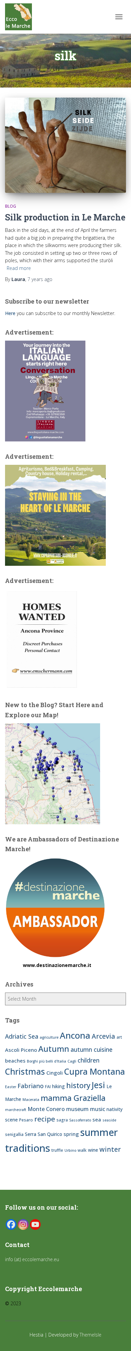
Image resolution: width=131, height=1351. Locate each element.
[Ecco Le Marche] (21, 16)
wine (93, 1150)
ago (40, 279)
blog (10, 206)
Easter (10, 1086)
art (119, 1037)
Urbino (70, 1150)
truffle (57, 1150)
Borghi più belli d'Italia (46, 1061)
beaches (15, 1060)
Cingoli (54, 1072)
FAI (48, 1086)
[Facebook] (11, 1224)
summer (99, 1132)
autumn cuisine (92, 1049)
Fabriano (30, 1085)
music (97, 1109)
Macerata (31, 1099)
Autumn (53, 1048)
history (78, 1085)
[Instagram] (23, 1224)
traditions (27, 1148)
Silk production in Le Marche (65, 217)
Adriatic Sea (21, 1036)
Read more (19, 268)
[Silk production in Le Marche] (65, 145)
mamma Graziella (73, 1098)
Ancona (75, 1035)
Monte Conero (46, 1109)
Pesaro (26, 1120)
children (88, 1060)
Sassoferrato (80, 1120)
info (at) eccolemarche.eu (32, 1259)
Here (10, 313)
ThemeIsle (90, 1334)
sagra (62, 1120)
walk (82, 1150)
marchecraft (15, 1109)
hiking (58, 1086)
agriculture (49, 1037)
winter (110, 1149)
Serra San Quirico (43, 1134)
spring (71, 1134)
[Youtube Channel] (35, 1224)
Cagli (72, 1061)
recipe (44, 1118)
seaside (109, 1120)
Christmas (25, 1071)
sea (96, 1119)
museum (77, 1109)
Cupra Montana (94, 1071)
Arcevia (103, 1036)
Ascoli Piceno (21, 1049)
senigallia (14, 1134)
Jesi (98, 1084)
